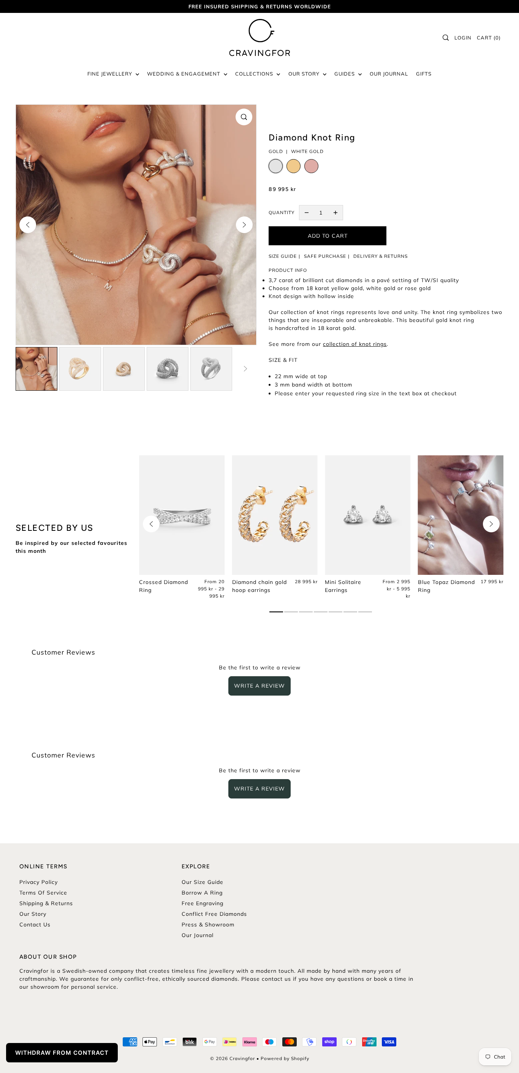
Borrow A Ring (202, 892)
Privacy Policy (38, 882)
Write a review (259, 685)
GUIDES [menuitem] (345, 74)
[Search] (446, 38)
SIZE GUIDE (283, 256)
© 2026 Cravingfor (232, 1058)
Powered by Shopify (285, 1058)
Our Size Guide (202, 882)
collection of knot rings (355, 344)
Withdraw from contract (62, 1052)
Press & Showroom (208, 924)
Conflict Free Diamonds (214, 913)
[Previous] (27, 224)
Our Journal (198, 935)
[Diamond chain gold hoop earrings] (275, 515)
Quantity (281, 212)
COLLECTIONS (255, 74)
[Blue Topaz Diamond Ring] (460, 515)
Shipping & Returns (46, 903)
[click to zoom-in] (244, 117)
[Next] (244, 224)
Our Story (32, 913)
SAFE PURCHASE (325, 256)
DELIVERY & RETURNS (380, 256)
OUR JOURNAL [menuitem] (389, 74)
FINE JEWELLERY (110, 74)
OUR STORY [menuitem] (304, 74)
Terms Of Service (43, 892)
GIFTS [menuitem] (424, 74)
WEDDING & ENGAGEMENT (184, 74)
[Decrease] (306, 212)
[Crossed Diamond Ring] (182, 515)
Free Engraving (202, 903)
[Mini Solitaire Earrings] (367, 515)
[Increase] (335, 212)
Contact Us (35, 924)
